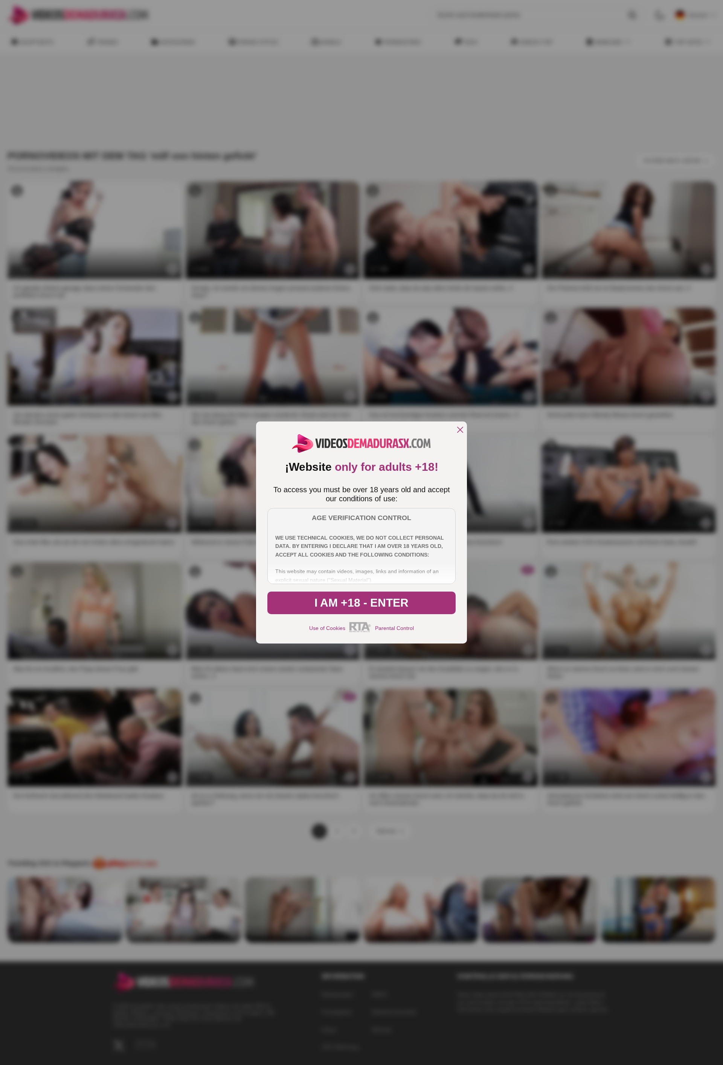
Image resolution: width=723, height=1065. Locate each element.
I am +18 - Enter (361, 602)
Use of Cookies (327, 628)
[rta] (360, 631)
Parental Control (394, 628)
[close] (460, 430)
